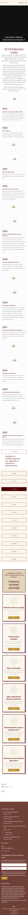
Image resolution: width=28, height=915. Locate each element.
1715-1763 (14, 520)
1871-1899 (14, 543)
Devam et (15, 451)
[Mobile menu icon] (26, 3)
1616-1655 (14, 496)
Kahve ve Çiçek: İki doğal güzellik (10, 812)
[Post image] (1, 811)
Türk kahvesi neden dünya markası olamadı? (13, 821)
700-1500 (14, 473)
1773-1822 (14, 528)
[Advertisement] (14, 20)
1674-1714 (14, 512)
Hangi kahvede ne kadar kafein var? (11, 816)
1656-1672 (14, 504)
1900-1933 (14, 551)
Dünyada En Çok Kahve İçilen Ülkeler (11, 837)
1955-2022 (14, 559)
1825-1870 (14, 535)
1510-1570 (14, 481)
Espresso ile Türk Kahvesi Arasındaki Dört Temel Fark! (14, 826)
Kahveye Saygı (8, 832)
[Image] (14, 601)
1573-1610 (14, 489)
